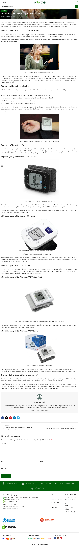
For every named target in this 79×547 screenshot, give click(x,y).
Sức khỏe (4, 10)
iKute (28, 388)
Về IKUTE (53, 494)
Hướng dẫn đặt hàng (70, 497)
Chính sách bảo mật (56, 499)
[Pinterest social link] (10, 417)
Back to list (39, 427)
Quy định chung (55, 502)
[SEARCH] (76, 6)
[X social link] (6, 417)
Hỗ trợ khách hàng (71, 494)
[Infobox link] (11, 483)
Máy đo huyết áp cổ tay (7, 34)
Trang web (4, 468)
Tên (2, 461)
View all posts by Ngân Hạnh (39, 410)
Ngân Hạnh (12, 16)
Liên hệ (53, 505)
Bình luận (4, 443)
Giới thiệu (53, 497)
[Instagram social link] (58, 538)
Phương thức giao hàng (70, 504)
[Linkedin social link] (14, 417)
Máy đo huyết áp (6, 90)
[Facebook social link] (2, 417)
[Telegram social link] (18, 417)
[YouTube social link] (61, 538)
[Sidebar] (2, 166)
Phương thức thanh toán (70, 500)
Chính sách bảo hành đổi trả (70, 508)
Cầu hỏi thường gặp (70, 512)
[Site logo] (39, 2)
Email (41, 461)
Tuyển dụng (54, 507)
